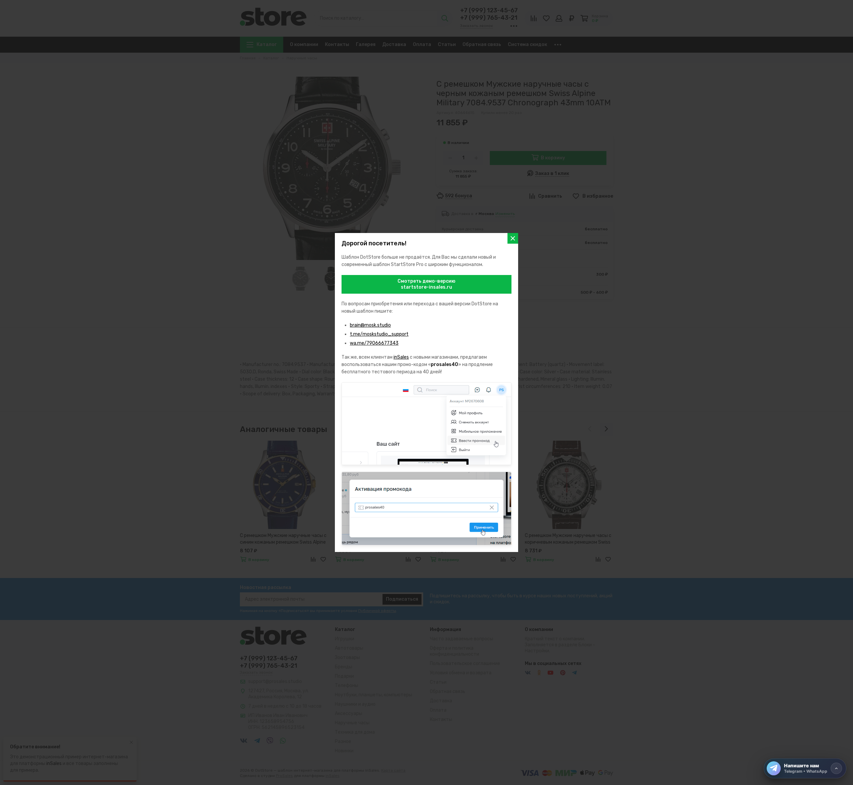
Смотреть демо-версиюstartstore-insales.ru (426, 284)
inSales (401, 357)
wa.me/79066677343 (374, 343)
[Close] (512, 238)
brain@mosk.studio (370, 325)
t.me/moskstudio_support (379, 334)
